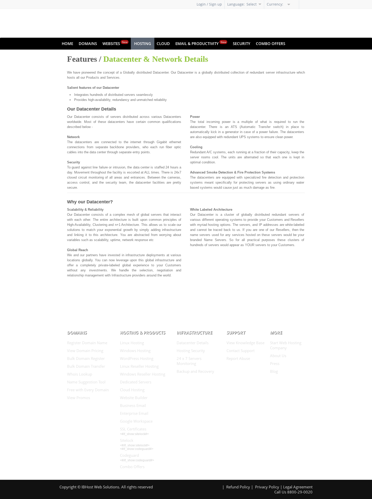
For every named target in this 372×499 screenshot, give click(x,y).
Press (274, 363)
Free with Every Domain (88, 389)
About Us (278, 355)
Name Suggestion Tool (86, 381)
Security (241, 43)
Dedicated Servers (135, 381)
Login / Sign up (209, 4)
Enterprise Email (134, 413)
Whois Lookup (79, 374)
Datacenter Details (193, 342)
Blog (274, 371)
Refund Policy (238, 486)
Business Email (133, 405)
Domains (88, 43)
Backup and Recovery (195, 371)
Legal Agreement (298, 486)
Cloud (163, 43)
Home (67, 43)
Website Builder (134, 397)
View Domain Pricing (85, 350)
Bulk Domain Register (86, 358)
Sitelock (126, 440)
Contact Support (240, 350)
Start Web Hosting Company (285, 345)
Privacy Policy (267, 486)
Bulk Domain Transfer (86, 366)
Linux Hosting (132, 342)
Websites (115, 43)
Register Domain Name (87, 342)
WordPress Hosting (136, 358)
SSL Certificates (133, 428)
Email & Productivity (200, 43)
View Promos (78, 397)
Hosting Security (191, 350)
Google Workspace (136, 421)
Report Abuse (238, 358)
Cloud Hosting (132, 389)
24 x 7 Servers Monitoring (189, 361)
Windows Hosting (135, 350)
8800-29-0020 (300, 491)
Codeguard (129, 455)
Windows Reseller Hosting (142, 374)
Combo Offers (270, 43)
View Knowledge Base (245, 342)
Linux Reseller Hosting (139, 366)
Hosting (142, 43)
